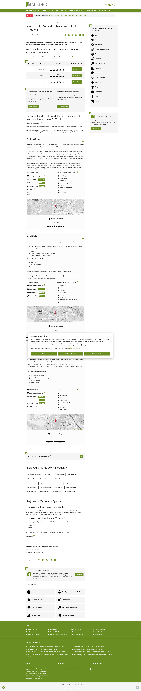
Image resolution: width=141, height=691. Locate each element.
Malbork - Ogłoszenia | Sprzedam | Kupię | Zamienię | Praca (68, 15)
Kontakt (60, 669)
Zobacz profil (41, 179)
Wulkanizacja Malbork (33, 634)
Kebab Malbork (99, 634)
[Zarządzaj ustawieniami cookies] (3, 687)
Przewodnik (102, 10)
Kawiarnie (98, 68)
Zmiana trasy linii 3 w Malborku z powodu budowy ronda (89, 646)
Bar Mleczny (98, 44)
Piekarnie (98, 58)
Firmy (44, 10)
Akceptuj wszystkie (97, 353)
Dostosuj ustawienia (70, 353)
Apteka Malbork (54, 629)
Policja (40, 10)
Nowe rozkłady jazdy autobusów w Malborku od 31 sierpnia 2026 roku (46, 646)
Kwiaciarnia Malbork (100, 629)
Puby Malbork (66, 599)
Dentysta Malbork (32, 629)
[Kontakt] (109, 5)
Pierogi (97, 101)
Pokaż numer (41, 186)
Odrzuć (44, 353)
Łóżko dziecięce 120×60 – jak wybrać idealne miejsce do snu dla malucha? (46, 651)
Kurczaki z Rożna (100, 63)
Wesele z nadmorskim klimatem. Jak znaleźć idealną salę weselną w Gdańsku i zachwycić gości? (94, 655)
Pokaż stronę (41, 182)
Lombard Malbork (76, 629)
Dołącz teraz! (96, 128)
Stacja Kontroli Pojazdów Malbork (59, 634)
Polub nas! (79, 574)
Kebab (97, 96)
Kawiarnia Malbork (37, 607)
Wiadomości (32, 10)
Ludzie (109, 10)
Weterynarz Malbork (33, 631)
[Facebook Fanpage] (105, 5)
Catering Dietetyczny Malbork (71, 592)
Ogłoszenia (51, 10)
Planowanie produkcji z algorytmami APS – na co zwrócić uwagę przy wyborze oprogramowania (48, 655)
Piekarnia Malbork (37, 615)
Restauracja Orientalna (102, 49)
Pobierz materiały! (63, 106)
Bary (96, 87)
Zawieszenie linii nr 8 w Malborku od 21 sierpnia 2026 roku (43, 649)
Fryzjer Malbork (76, 631)
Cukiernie (98, 82)
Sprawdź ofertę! (33, 106)
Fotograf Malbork (54, 631)
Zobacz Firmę (76, 69)
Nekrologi (72, 10)
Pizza (96, 54)
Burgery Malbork (37, 592)
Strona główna (29, 22)
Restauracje (98, 91)
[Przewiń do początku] (137, 687)
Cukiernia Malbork (37, 599)
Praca (57, 10)
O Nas (63, 684)
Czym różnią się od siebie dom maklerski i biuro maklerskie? (89, 649)
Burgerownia (99, 73)
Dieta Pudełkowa (100, 77)
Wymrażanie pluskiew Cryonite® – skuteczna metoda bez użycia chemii (92, 651)
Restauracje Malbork (77, 634)
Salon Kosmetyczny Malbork (102, 631)
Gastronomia (41, 22)
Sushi (96, 35)
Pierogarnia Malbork (68, 615)
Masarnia (98, 40)
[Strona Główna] (27, 10)
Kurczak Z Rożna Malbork (69, 607)
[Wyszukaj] (113, 4)
